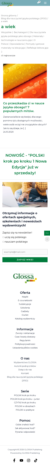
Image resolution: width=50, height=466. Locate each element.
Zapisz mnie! (25, 259)
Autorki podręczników (25, 366)
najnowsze (9, 55)
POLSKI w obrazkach (25, 406)
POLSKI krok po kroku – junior (25, 399)
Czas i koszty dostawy (25, 337)
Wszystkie (6, 32)
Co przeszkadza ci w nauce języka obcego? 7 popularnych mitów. (23, 107)
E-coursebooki (25, 300)
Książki (25, 297)
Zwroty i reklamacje (25, 333)
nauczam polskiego (16, 241)
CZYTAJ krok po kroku (25, 402)
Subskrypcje (25, 304)
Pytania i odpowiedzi (25, 432)
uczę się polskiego (15, 237)
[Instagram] (28, 460)
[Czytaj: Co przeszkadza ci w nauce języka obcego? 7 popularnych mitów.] (25, 79)
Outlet (25, 315)
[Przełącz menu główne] (45, 3)
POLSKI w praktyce (25, 410)
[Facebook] (14, 460)
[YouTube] (21, 460)
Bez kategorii (21, 32)
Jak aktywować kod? (25, 428)
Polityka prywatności (25, 344)
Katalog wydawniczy (25, 319)
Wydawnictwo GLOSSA (25, 362)
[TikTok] (36, 460)
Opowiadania (17, 44)
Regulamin (25, 340)
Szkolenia (25, 308)
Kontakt (25, 373)
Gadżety (25, 311)
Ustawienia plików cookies (25, 348)
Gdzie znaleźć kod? (25, 424)
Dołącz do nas (25, 370)
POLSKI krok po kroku (25, 395)
